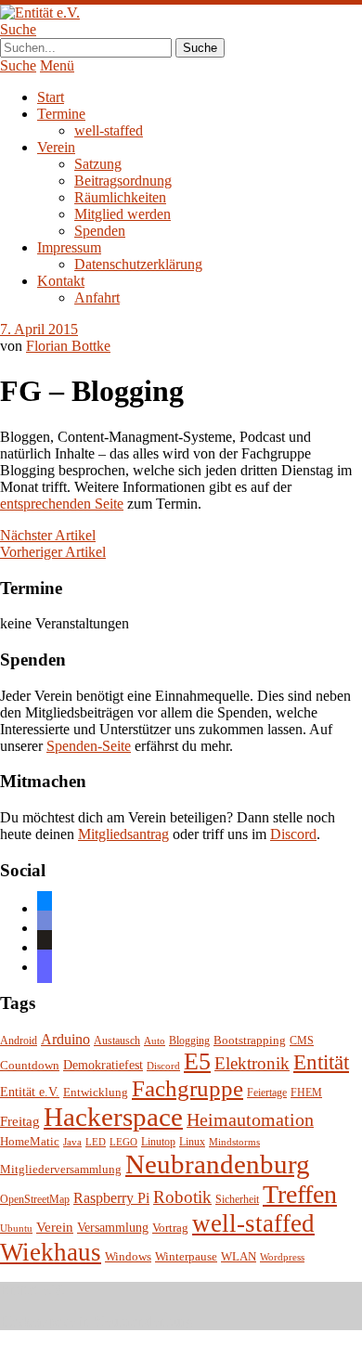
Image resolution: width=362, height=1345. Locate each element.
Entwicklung (95, 1092)
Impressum (69, 247)
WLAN (238, 1256)
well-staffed (108, 130)
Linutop (158, 1142)
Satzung (98, 164)
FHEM (306, 1093)
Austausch (117, 1041)
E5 (197, 1061)
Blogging (189, 1041)
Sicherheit (237, 1200)
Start (50, 97)
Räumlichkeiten (120, 197)
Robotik (182, 1197)
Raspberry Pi (111, 1198)
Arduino (65, 1039)
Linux (192, 1142)
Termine (61, 114)
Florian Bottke (68, 346)
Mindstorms (234, 1142)
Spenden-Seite (88, 746)
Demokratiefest (103, 1065)
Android (18, 1041)
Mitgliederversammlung (61, 1169)
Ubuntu (16, 1228)
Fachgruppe (187, 1088)
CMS (302, 1041)
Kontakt (60, 281)
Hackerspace (113, 1117)
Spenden (99, 231)
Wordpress (282, 1257)
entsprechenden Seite (61, 503)
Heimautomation (250, 1119)
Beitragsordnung (123, 180)
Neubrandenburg (217, 1164)
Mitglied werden (122, 214)
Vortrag (170, 1228)
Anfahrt (97, 297)
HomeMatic (29, 1141)
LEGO (123, 1142)
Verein (56, 147)
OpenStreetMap (35, 1200)
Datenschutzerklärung (138, 264)
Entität (321, 1062)
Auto (154, 1041)
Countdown (29, 1065)
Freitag (20, 1121)
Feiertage (267, 1093)
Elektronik (252, 1063)
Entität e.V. (29, 1091)
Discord (293, 834)
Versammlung (113, 1228)
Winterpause (186, 1256)
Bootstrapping (249, 1040)
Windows (128, 1256)
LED (95, 1142)
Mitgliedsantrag (123, 834)
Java (72, 1142)
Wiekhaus (50, 1252)
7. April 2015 (39, 329)
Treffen (300, 1194)
